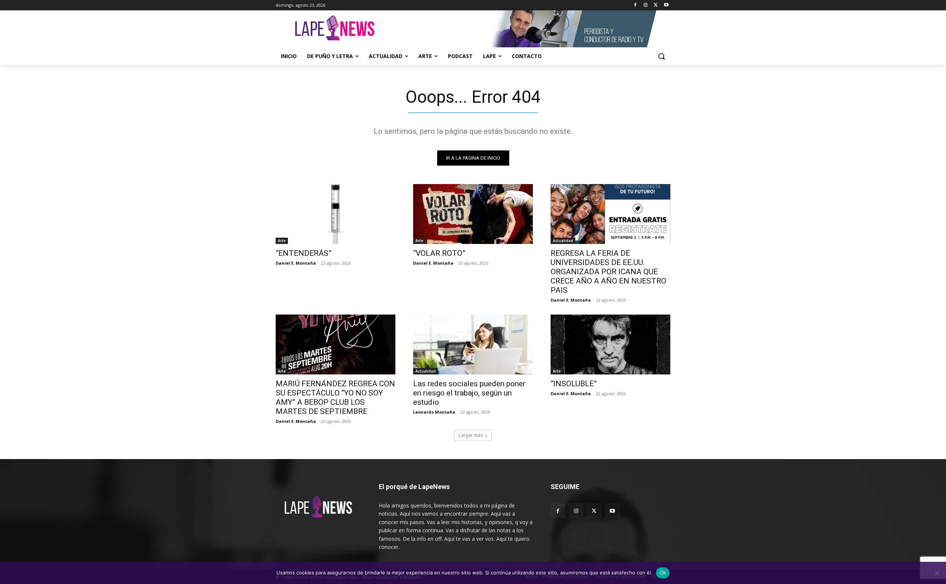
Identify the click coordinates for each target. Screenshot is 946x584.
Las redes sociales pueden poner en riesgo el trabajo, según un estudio (469, 393)
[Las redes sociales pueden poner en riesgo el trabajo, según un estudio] (473, 344)
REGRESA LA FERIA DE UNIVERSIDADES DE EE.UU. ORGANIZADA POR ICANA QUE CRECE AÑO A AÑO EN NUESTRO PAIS (608, 272)
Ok (663, 572)
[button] (661, 56)
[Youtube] (666, 5)
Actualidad (563, 240)
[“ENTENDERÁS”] (335, 214)
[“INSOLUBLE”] (610, 344)
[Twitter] (655, 5)
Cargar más (470, 435)
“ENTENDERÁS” (303, 253)
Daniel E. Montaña (296, 263)
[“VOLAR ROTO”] (473, 214)
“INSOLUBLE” (574, 383)
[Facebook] (635, 5)
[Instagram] (646, 5)
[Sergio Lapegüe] (335, 28)
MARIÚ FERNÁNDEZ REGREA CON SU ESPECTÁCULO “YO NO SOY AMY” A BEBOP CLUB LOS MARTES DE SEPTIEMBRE (335, 397)
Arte (282, 240)
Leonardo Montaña (434, 412)
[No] (936, 573)
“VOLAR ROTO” (439, 253)
